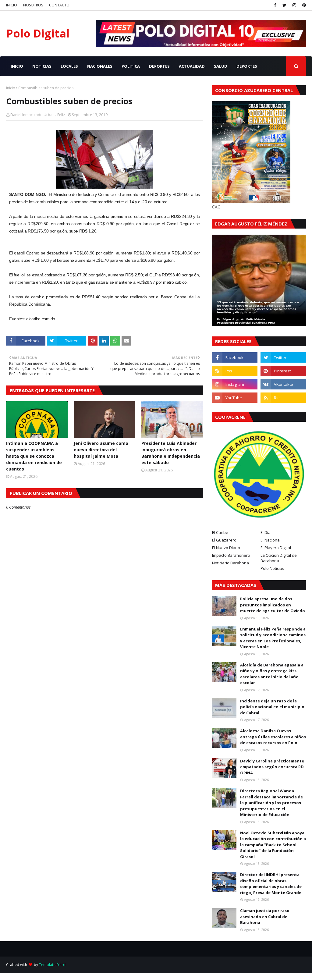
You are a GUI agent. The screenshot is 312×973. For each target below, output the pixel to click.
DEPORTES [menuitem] (159, 66)
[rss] (234, 371)
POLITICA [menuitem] (131, 66)
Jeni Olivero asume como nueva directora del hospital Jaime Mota (101, 449)
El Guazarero (224, 540)
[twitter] (284, 5)
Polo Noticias (272, 568)
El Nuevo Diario (226, 547)
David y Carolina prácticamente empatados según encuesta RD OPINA (272, 767)
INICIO (11, 5)
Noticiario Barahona (230, 563)
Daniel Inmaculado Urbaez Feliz (37, 114)
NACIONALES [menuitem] (99, 66)
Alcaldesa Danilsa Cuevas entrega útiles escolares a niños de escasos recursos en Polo (273, 736)
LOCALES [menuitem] (69, 66)
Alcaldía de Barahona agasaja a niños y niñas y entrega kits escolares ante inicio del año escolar (271, 674)
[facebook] (275, 5)
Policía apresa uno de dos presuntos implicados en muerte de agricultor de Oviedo (272, 604)
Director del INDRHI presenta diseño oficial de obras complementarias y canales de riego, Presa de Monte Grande (271, 883)
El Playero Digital (276, 547)
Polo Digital (37, 33)
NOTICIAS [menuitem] (41, 66)
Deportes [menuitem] (246, 66)
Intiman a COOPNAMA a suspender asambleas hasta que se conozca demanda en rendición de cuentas (34, 456)
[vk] (283, 384)
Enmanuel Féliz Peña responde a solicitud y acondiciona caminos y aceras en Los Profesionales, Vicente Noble (273, 638)
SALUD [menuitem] (220, 66)
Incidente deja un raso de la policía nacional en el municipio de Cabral (272, 707)
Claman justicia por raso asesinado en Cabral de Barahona (264, 916)
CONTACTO (59, 5)
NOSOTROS (33, 5)
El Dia (266, 532)
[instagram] (294, 5)
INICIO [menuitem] (17, 66)
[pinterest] (303, 5)
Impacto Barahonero (231, 555)
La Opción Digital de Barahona (279, 557)
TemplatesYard (52, 964)
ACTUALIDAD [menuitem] (192, 66)
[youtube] (234, 397)
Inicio (10, 88)
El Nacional (271, 540)
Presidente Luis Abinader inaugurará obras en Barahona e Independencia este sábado (170, 452)
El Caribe (220, 532)
